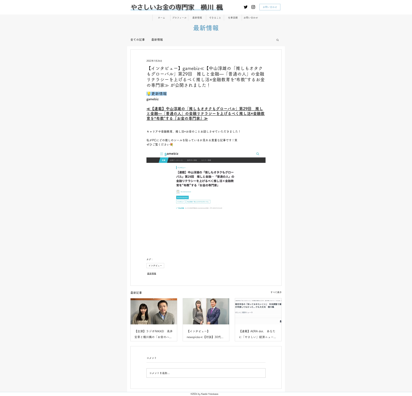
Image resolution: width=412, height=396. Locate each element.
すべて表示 (276, 292)
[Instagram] (253, 7)
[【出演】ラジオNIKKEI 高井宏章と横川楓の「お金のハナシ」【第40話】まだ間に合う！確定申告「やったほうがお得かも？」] (154, 311)
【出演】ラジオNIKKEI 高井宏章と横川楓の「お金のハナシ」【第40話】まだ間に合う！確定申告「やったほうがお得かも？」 (153, 335)
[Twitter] (245, 7)
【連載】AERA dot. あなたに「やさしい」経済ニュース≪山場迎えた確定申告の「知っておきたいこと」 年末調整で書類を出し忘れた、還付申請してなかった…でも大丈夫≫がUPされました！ (257, 335)
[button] (277, 39)
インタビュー (155, 265)
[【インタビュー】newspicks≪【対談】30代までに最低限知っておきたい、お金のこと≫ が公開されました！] (206, 311)
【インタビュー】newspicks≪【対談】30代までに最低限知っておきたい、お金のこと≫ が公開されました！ (206, 335)
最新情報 (157, 39)
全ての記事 (137, 39)
